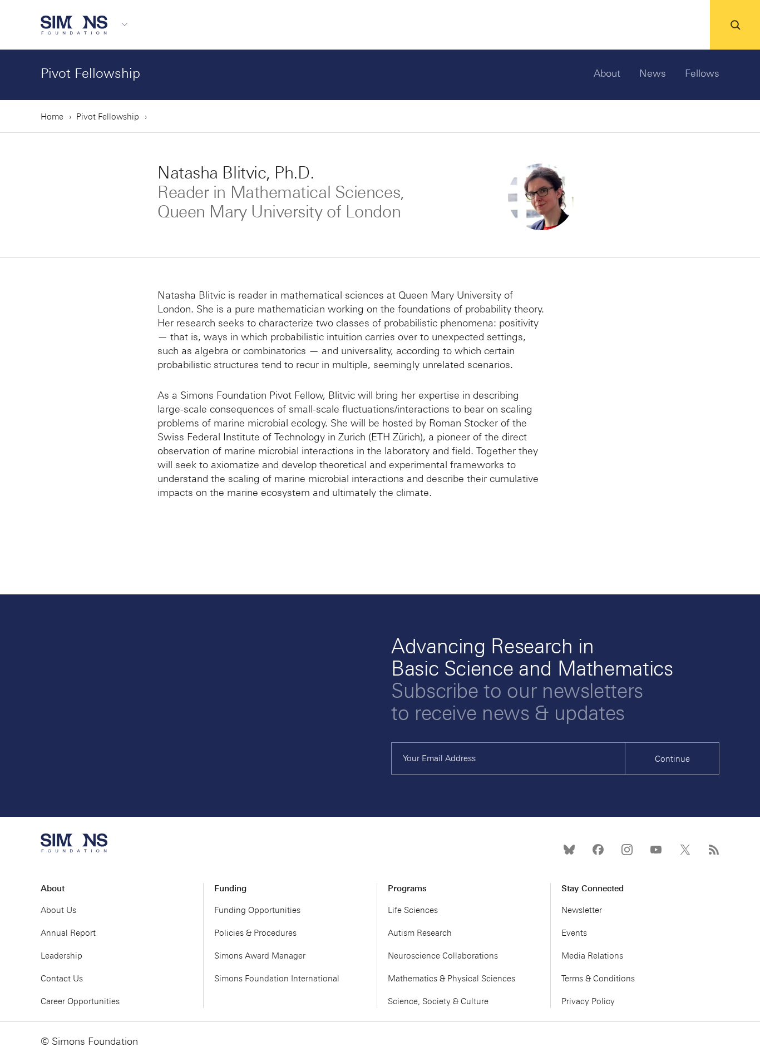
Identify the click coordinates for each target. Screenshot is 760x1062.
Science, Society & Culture (438, 1001)
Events (574, 933)
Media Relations (592, 956)
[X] (684, 849)
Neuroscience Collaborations (443, 956)
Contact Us (62, 979)
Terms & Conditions (598, 979)
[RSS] (713, 849)
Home (52, 117)
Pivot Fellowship (90, 73)
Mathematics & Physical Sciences (451, 979)
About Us (58, 910)
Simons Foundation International (276, 979)
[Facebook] (598, 849)
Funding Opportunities (257, 910)
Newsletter (581, 910)
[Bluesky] (569, 849)
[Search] (735, 25)
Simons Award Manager (259, 956)
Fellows (702, 73)
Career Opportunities (80, 1001)
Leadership (61, 956)
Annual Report (68, 933)
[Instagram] (627, 849)
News (652, 73)
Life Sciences (413, 910)
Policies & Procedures (255, 933)
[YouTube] (656, 849)
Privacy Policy (588, 1001)
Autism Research (420, 933)
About (607, 73)
